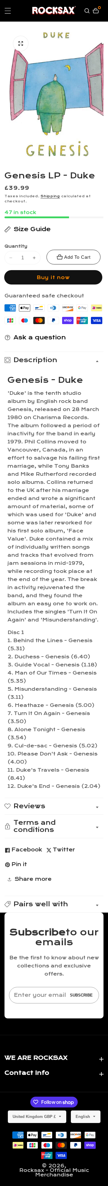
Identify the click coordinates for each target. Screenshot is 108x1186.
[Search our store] (87, 10)
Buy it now (53, 277)
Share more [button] (33, 879)
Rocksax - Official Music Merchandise (54, 1172)
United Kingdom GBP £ (35, 1116)
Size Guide (32, 229)
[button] (54, 904)
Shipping (50, 196)
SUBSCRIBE (81, 995)
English (83, 1116)
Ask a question (40, 337)
